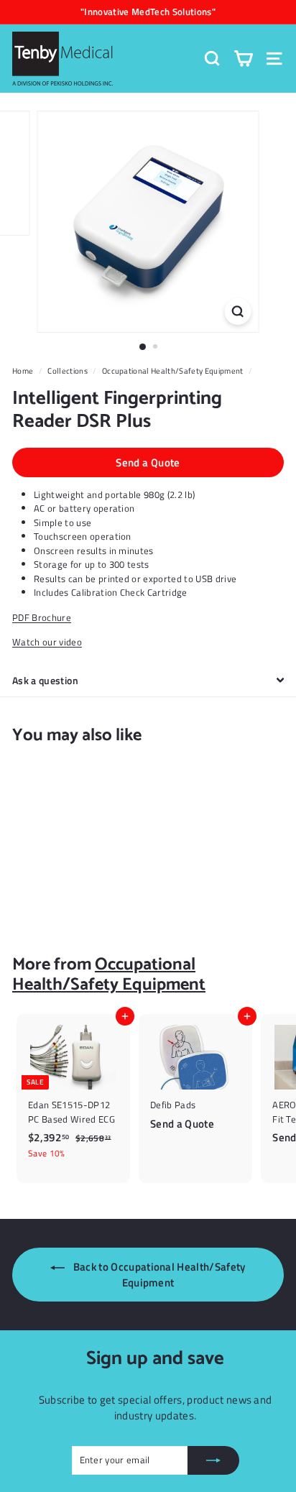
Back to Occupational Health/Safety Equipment (157, 1274)
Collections (67, 370)
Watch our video (47, 642)
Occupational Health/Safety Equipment (173, 370)
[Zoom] (238, 311)
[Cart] (243, 58)
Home (22, 370)
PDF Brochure (41, 617)
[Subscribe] (213, 1460)
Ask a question (45, 680)
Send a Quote (148, 462)
